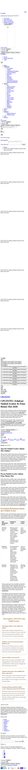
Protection (9, 78)
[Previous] (2, 360)
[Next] (2, 386)
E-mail (23, 439)
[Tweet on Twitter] (3, 441)
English (8, 49)
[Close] (7, 51)
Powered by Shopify (12, 765)
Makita (8, 100)
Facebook (5, 439)
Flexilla (8, 95)
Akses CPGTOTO (8, 21)
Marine (5, 109)
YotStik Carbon (10, 114)
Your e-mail (18, 741)
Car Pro (9, 89)
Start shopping (4, 140)
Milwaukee (9, 102)
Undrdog (9, 107)
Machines (9, 74)
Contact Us (6, 730)
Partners (6, 111)
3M (8, 85)
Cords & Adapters (11, 72)
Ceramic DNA (10, 90)
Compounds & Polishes (12, 71)
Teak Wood (10, 79)
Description (3, 442)
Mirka (8, 103)
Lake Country (10, 99)
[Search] (12, 24)
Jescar (8, 96)
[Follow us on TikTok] (4, 755)
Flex (8, 93)
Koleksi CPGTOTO (9, 22)
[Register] (22, 741)
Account (4, 120)
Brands (6, 83)
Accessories (10, 68)
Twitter (18, 439)
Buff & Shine (10, 88)
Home (5, 65)
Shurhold (9, 106)
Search (5, 57)
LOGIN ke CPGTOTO (6, 432)
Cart (5, 59)
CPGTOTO (7, 18)
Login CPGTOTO (8, 58)
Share (2, 434)
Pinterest (11, 439)
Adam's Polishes (11, 86)
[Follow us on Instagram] (4, 752)
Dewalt (8, 92)
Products (9, 76)
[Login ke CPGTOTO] (2, 54)
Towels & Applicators (12, 81)
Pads (8, 75)
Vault (5, 116)
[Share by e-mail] (4, 441)
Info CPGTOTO (8, 19)
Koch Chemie (10, 97)
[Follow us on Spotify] (4, 757)
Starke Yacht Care (11, 113)
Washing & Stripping (12, 82)
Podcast (6, 117)
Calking (9, 69)
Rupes (8, 104)
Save (24, 144)
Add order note (4, 144)
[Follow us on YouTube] (4, 754)
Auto (5, 110)
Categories (6, 66)
